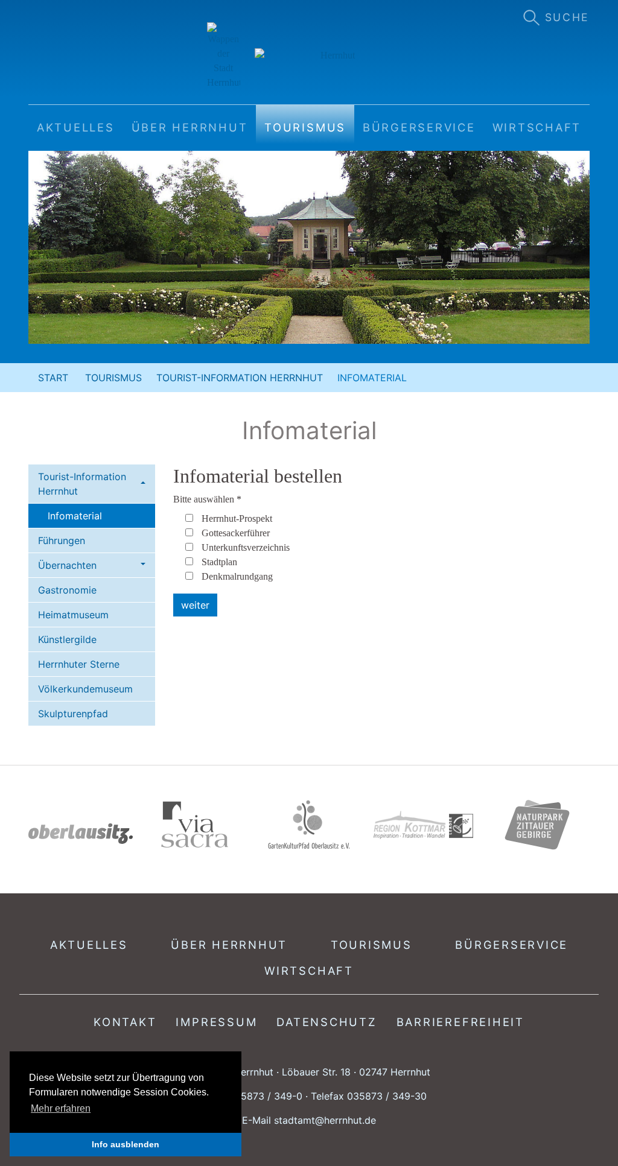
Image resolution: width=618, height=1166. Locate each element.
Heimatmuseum (73, 615)
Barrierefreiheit (460, 1021)
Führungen (61, 540)
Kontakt (125, 1021)
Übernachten (67, 565)
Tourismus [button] (305, 127)
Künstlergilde (67, 639)
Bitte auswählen (207, 499)
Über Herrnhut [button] (190, 127)
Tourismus (113, 378)
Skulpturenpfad (73, 714)
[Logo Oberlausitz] (80, 833)
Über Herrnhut (229, 944)
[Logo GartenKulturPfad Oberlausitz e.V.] (309, 824)
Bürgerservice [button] (419, 127)
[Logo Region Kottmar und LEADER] (423, 825)
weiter (195, 605)
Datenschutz (326, 1021)
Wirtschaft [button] (537, 127)
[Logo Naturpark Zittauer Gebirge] (537, 824)
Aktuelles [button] (76, 127)
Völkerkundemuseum (85, 689)
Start (53, 378)
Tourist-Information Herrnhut (239, 378)
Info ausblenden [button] (125, 1144)
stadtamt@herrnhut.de (325, 1120)
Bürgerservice (511, 944)
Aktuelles (89, 944)
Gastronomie (67, 590)
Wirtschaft (309, 970)
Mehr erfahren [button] (61, 1108)
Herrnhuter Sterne (78, 664)
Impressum (216, 1021)
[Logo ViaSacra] (194, 824)
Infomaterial (75, 516)
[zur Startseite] (309, 56)
